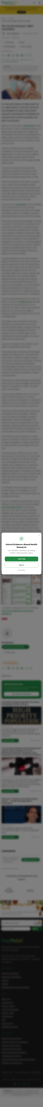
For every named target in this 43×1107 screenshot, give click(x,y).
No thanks (21, 570)
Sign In (21, 565)
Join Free (21, 559)
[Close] (38, 535)
